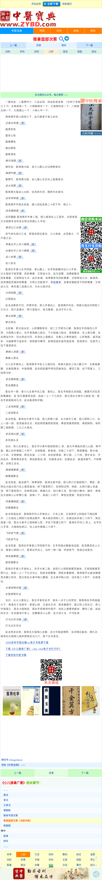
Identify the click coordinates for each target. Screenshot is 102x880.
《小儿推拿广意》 (13, 783)
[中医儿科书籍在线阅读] (91, 134)
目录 (38, 45)
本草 (9, 854)
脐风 (5, 841)
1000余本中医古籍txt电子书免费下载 (27, 642)
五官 (65, 859)
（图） (22, 123)
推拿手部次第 (10, 815)
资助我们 (67, 4)
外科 (22, 51)
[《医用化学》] (11, 714)
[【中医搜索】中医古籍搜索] (91, 102)
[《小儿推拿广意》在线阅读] (91, 129)
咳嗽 (56, 282)
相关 (63, 45)
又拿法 (7, 805)
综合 (65, 51)
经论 (94, 51)
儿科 (51, 51)
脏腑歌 (7, 825)
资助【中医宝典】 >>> (13, 765)
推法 (5, 795)
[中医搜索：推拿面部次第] (60, 39)
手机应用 (36, 4)
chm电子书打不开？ (50, 649)
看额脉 (7, 810)
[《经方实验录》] (90, 714)
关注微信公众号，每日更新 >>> (51, 95)
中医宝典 (16, 30)
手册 (37, 859)
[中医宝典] (28, 26)
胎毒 (5, 836)
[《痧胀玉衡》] (51, 714)
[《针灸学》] (31, 714)
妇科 (36, 51)
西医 (79, 51)
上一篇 (13, 45)
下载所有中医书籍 (15, 655)
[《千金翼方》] (70, 714)
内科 (7, 51)
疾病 (76, 30)
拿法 (5, 800)
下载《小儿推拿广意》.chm (21, 649)
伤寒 (23, 859)
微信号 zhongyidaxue (12, 760)
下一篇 (89, 45)
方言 (37, 854)
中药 (42, 30)
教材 (65, 854)
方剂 (59, 30)
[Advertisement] (51, 72)
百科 (92, 30)
